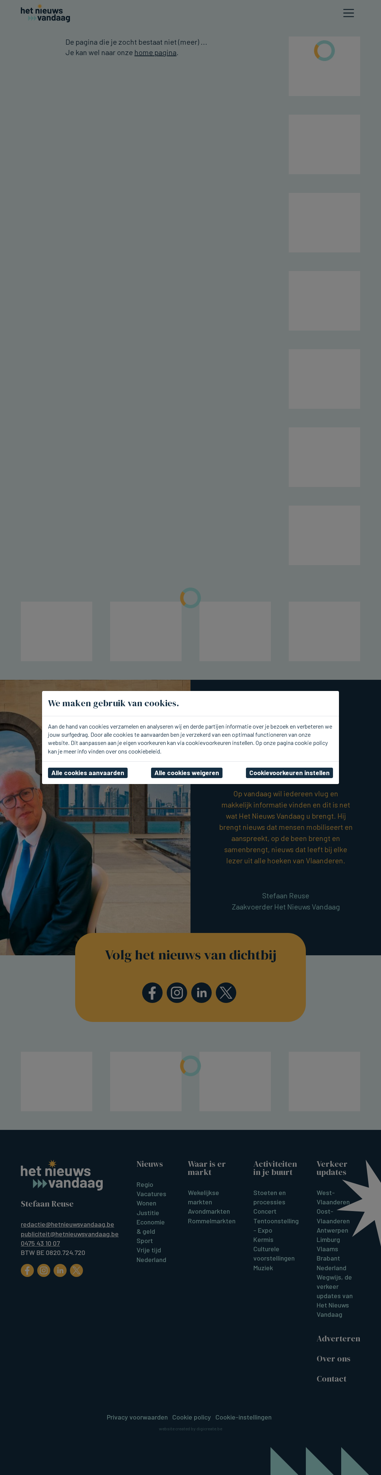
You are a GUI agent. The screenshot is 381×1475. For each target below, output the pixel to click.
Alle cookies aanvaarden (87, 772)
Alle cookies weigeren (186, 772)
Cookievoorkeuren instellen (289, 772)
